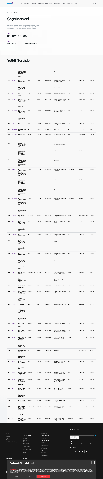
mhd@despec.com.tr (30, 43)
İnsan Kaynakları (57, 3)
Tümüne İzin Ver (43, 476)
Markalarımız (33, 3)
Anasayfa (8, 12)
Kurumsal (20, 3)
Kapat (93, 462)
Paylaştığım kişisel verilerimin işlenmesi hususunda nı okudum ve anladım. (83, 441)
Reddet (30, 476)
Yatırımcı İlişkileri (40, 3)
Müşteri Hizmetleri (48, 3)
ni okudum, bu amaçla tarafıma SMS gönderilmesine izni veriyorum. (84, 444)
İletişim (76, 3)
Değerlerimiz (26, 3)
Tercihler (16, 476)
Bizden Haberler (70, 3)
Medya (63, 3)
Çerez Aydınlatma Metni (14, 469)
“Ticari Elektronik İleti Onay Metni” (78, 443)
